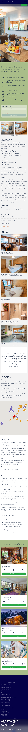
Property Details (13, 573)
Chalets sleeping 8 (4, 711)
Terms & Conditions (5, 694)
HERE (2, 462)
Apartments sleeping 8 (5, 705)
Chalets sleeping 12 (4, 715)
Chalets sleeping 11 (4, 714)
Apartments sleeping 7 (5, 703)
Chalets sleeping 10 (5, 712)
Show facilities (5, 226)
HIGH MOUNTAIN (8, 2)
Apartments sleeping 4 (5, 699)
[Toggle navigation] (25, 1)
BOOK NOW (23, 5)
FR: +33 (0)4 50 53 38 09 (7, 684)
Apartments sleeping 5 (5, 700)
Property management (6, 687)
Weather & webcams (5, 689)
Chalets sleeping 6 (4, 709)
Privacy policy (4, 692)
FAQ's (2, 691)
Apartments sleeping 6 (5, 702)
